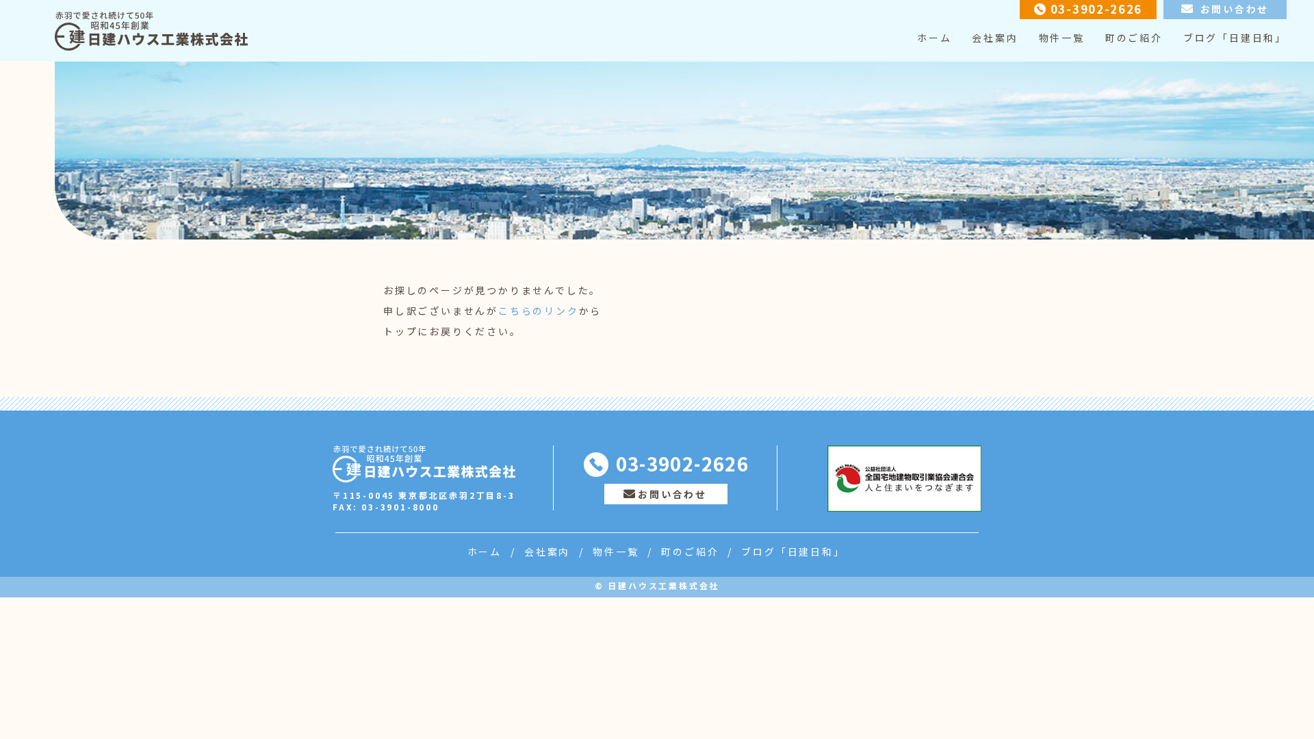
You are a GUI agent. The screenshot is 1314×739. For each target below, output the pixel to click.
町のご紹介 (1134, 37)
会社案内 (995, 37)
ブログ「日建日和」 (1235, 37)
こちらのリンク (538, 310)
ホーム (934, 37)
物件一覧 (1062, 37)
